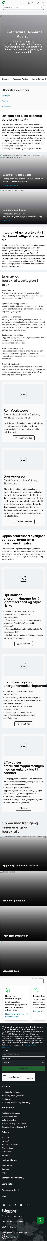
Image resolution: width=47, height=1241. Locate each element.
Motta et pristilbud (9, 1120)
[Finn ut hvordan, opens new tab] (24, 521)
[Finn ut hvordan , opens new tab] (24, 437)
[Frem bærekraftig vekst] (23, 923)
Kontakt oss (6, 106)
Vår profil (5, 1141)
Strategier (6, 96)
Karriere (5, 1138)
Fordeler (5, 101)
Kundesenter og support (11, 1113)
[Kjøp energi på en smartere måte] (23, 853)
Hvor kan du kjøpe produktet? (14, 1124)
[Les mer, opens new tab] (23, 808)
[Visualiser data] (23, 958)
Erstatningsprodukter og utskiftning (16, 1102)
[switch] (4, 1237)
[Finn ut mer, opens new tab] (23, 643)
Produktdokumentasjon (11, 1092)
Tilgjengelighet (7, 1148)
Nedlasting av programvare (13, 1095)
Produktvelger (7, 1099)
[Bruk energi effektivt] (23, 888)
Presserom (6, 1152)
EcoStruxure (7, 1166)
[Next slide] (41, 980)
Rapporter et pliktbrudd (11, 1145)
